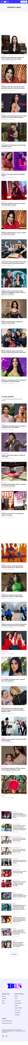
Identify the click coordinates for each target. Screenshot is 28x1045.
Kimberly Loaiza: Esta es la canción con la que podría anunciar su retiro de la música (13, 87)
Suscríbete (24, 1)
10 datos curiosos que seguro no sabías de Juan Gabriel (13, 455)
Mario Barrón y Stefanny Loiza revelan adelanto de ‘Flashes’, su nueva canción (12, 595)
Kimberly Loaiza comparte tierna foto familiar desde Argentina (13, 739)
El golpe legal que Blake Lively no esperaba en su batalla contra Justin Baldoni (13, 426)
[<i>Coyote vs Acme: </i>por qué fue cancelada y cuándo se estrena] (14, 500)
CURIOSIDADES (16, 858)
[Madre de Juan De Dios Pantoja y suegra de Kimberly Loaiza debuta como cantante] (6, 944)
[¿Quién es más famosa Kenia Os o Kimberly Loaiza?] (14, 161)
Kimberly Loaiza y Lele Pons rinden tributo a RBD (20, 872)
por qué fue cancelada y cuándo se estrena (12, 514)
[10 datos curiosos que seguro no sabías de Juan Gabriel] (14, 442)
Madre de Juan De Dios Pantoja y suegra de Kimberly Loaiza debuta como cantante (18, 944)
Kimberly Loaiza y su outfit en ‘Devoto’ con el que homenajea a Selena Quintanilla (19, 883)
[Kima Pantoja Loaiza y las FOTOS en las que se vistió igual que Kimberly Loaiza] (14, 755)
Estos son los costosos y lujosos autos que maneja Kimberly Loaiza (19, 839)
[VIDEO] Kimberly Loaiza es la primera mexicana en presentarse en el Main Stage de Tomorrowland (19, 907)
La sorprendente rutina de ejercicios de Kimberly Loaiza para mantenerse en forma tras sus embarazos (19, 827)
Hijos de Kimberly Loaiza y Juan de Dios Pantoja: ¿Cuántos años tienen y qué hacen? (13, 351)
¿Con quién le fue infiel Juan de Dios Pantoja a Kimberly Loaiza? (13, 145)
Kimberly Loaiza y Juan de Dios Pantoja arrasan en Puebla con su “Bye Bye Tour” (12, 566)
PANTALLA (3, 511)
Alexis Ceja (12, 119)
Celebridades (4, 453)
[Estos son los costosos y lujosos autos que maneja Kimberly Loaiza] (6, 840)
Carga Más (14, 954)
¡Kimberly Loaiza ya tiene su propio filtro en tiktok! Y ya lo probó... (20, 861)
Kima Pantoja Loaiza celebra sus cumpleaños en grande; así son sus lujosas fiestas (19, 815)
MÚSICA (3, 85)
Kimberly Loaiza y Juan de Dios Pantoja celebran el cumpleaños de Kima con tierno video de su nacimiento (13, 292)
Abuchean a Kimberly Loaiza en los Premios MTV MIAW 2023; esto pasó (13, 204)
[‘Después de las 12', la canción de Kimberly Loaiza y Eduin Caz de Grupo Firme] (6, 896)
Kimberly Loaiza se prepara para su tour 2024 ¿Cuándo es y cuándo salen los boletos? (13, 116)
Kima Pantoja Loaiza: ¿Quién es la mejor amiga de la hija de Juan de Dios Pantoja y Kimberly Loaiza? (12, 710)
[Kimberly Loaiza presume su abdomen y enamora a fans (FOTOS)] (14, 308)
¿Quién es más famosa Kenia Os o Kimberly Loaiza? (13, 174)
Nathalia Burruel (11, 516)
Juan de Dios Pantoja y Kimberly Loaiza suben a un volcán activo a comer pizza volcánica (14, 262)
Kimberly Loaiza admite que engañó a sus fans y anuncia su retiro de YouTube (12, 58)
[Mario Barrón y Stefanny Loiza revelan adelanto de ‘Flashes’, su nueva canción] (14, 582)
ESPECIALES (4, 482)
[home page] (6, 2)
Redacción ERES (12, 60)
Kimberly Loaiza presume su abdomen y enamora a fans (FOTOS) (12, 322)
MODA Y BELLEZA (16, 880)
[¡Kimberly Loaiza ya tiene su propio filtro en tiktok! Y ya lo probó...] (6, 862)
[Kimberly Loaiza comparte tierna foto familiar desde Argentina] (14, 726)
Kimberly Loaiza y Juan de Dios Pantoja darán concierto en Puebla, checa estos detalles (13, 624)
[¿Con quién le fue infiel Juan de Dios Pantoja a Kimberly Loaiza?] (14, 132)
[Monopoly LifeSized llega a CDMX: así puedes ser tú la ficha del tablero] (14, 471)
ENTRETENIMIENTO (5, 651)
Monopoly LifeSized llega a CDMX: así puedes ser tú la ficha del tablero (13, 485)
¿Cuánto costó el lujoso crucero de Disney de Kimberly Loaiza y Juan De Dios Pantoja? (19, 932)
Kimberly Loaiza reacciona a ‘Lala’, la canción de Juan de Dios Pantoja (13, 233)
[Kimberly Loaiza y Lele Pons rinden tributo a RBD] (6, 873)
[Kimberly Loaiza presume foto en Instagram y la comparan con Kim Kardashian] (14, 367)
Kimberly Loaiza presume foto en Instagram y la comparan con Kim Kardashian (13, 380)
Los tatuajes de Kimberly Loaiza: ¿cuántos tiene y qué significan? (13, 680)
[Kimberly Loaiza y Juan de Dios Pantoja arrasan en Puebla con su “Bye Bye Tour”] (14, 552)
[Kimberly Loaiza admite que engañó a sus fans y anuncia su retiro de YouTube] (14, 44)
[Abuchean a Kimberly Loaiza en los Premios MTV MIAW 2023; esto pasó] (14, 190)
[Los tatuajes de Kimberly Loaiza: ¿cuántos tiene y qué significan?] (14, 666)
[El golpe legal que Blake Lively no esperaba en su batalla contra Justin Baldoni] (14, 412)
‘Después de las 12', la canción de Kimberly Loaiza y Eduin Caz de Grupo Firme (19, 895)
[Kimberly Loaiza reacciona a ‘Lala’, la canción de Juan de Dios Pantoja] (14, 219)
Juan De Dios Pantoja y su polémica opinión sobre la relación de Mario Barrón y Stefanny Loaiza (19, 919)
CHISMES (3, 55)
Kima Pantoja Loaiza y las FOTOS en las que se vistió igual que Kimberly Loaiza (13, 769)
